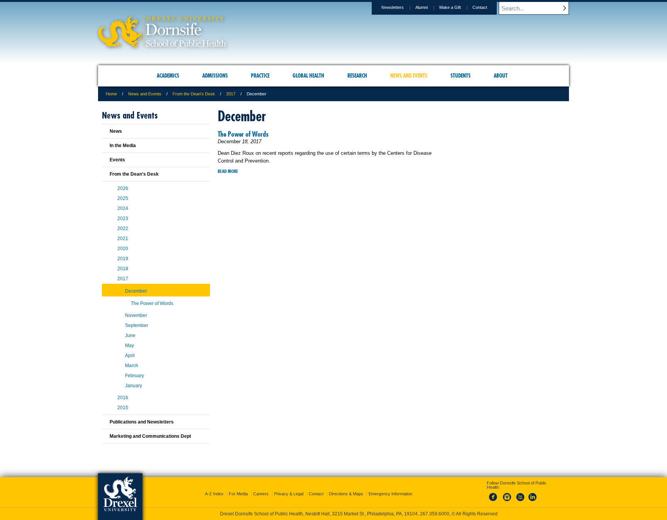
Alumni (421, 7)
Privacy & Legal (288, 493)
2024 (122, 208)
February (134, 375)
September (136, 325)
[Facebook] (494, 501)
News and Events (144, 93)
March (131, 365)
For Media (238, 493)
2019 (122, 258)
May (129, 345)
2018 (122, 268)
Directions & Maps (346, 493)
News (116, 131)
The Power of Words (243, 134)
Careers (261, 493)
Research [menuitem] (357, 75)
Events (117, 160)
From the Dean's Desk (194, 93)
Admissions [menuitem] (215, 75)
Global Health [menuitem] (308, 75)
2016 (122, 397)
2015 (122, 407)
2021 (122, 238)
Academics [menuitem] (168, 75)
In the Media (123, 145)
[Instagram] (507, 501)
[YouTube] (520, 501)
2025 (122, 198)
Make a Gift (450, 7)
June (130, 335)
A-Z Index (214, 493)
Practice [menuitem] (260, 75)
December (136, 291)
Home (111, 93)
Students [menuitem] (460, 75)
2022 (122, 228)
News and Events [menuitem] (408, 75)
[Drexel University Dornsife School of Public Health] (162, 44)
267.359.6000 (434, 514)
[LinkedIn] (532, 501)
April (130, 355)
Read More (228, 171)
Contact (479, 7)
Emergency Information (390, 493)
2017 (230, 93)
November (136, 315)
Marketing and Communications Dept (150, 436)
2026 (122, 188)
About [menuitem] (501, 75)
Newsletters (392, 7)
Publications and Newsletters (142, 422)
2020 (122, 248)
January (133, 385)
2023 (122, 218)
